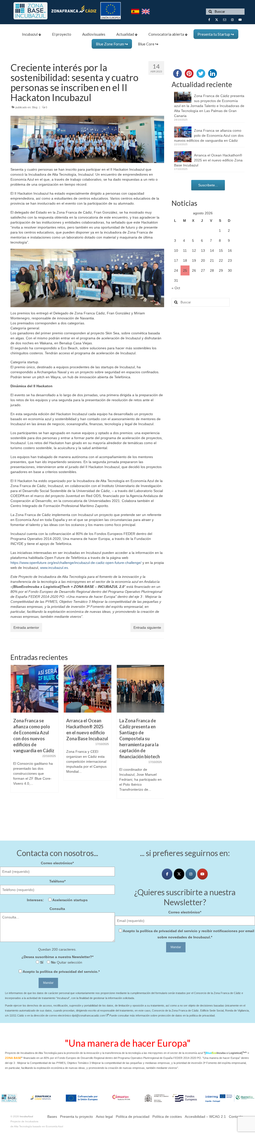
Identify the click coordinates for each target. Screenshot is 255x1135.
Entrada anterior (26, 628)
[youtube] (202, 874)
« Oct (176, 288)
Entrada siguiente (147, 628)
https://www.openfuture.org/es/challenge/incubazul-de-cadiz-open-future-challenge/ (75, 563)
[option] (34, 731)
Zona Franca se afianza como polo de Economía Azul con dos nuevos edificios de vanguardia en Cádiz (209, 135)
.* (61, 972)
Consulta (57, 909)
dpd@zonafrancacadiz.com (89, 1015)
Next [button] (159, 740)
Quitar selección (69, 962)
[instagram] (191, 874)
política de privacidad (58, 972)
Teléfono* (57, 881)
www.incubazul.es (54, 568)
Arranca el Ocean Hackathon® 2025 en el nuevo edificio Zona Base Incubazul (208, 160)
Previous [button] (14, 740)
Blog (34, 107)
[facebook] (167, 874)
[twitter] (179, 874)
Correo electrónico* (57, 863)
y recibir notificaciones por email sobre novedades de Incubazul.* (188, 934)
